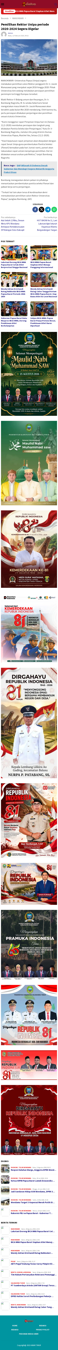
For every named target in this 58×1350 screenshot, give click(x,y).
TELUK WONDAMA (25, 1167)
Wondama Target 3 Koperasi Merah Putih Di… (33, 1202)
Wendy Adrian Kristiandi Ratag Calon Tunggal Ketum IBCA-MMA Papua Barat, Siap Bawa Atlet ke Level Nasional (43, 293)
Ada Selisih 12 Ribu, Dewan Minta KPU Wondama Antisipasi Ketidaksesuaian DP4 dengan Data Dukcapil (12, 223)
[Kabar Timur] (29, 4)
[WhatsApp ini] (54, 209)
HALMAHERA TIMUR (18, 1283)
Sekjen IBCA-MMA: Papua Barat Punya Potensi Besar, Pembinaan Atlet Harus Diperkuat (43, 322)
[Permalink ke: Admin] (4, 34)
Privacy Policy (42, 1330)
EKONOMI (14, 1167)
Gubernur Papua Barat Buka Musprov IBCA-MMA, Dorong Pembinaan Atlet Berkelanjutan (14, 322)
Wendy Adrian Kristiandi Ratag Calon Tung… (32, 1307)
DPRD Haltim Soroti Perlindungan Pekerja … (32, 1296)
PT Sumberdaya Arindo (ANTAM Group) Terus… (33, 1285)
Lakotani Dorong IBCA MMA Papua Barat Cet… (33, 1231)
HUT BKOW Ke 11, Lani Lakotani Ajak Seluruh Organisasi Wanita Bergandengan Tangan (47, 223)
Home (14, 1325)
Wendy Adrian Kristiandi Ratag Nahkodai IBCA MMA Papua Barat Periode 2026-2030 (13, 293)
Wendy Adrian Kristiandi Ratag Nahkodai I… (32, 1253)
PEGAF (13, 1261)
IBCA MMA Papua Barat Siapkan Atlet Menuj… (32, 1242)
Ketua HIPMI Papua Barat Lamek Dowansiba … (33, 1181)
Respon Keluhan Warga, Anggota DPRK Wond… (33, 1170)
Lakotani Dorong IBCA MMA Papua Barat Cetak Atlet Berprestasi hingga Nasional (14, 265)
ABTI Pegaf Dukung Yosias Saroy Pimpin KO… (32, 1264)
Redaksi (42, 1325)
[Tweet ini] (41, 209)
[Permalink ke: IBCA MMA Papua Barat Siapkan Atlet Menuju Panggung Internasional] (43, 252)
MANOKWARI (15, 1229)
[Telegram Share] (48, 209)
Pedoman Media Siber (28, 1334)
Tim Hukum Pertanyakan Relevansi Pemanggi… (34, 1274)
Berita (13, 1272)
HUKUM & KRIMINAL (24, 1272)
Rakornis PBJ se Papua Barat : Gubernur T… (31, 1213)
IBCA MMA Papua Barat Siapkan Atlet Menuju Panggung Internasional (41, 265)
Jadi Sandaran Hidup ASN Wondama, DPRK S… (33, 1191)
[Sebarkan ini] (35, 209)
